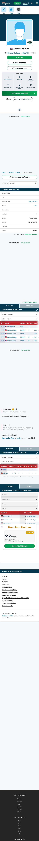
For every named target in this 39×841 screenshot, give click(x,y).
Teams (29, 449)
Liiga (19, 831)
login (19, 438)
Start (3, 172)
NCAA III (25, 53)
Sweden (19, 799)
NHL (19, 821)
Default (9, 306)
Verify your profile (7, 616)
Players (9, 486)
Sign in (25, 3)
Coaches (29, 306)
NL (19, 833)
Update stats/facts (21, 177)
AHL (19, 828)
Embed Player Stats (30, 302)
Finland (19, 807)
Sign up (17, 3)
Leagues (9, 449)
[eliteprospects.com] (6, 3)
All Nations (20, 812)
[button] (19, 57)
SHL (19, 826)
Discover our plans (19, 93)
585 (10, 99)
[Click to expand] (37, 490)
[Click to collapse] (37, 310)
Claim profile (21, 68)
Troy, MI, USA (33, 201)
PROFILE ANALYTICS (23, 99)
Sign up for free (8, 438)
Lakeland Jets (11, 327)
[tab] (9, 306)
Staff (29, 486)
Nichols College (13, 53)
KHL (19, 823)
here (8, 618)
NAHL (22, 327)
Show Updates (19, 63)
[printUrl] (19, 109)
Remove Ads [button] (25, 116)
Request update (31, 234)
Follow (19, 57)
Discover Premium (19, 546)
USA (36, 206)
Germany (19, 809)
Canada (19, 801)
